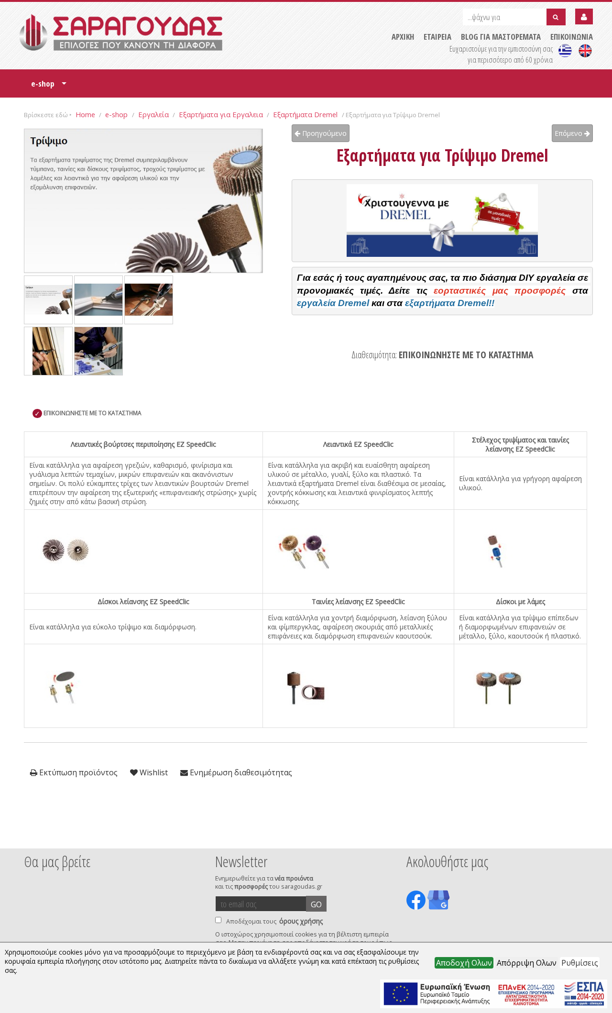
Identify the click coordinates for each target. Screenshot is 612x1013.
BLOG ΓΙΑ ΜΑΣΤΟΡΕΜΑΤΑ (501, 36)
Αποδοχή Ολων (464, 963)
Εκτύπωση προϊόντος (77, 772)
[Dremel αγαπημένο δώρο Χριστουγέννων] (442, 220)
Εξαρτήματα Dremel (306, 114)
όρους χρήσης (301, 920)
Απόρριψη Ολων (527, 963)
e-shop (48, 87)
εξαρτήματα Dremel (447, 303)
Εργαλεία (153, 114)
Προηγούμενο (323, 133)
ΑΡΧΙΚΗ (403, 36)
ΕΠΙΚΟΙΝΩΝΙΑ (571, 36)
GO (316, 904)
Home (85, 114)
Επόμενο (569, 133)
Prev (29, 835)
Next (578, 835)
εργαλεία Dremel (333, 303)
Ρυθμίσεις (579, 963)
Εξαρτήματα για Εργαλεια (221, 114)
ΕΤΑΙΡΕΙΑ (437, 36)
